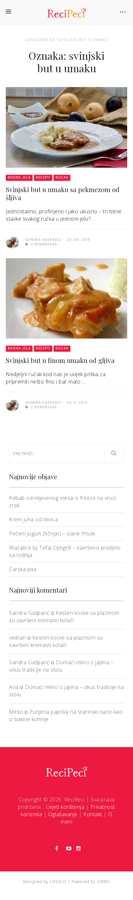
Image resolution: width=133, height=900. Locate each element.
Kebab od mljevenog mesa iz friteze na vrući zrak (62, 501)
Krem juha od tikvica (33, 519)
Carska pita (22, 569)
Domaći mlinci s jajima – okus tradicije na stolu (61, 666)
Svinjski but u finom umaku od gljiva (60, 360)
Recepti (43, 177)
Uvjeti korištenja (65, 806)
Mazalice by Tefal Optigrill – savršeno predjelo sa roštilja (65, 551)
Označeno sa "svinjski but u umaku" (67, 39)
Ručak (62, 177)
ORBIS (103, 881)
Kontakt (92, 814)
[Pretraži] (114, 453)
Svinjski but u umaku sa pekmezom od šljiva (62, 193)
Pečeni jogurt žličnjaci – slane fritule (52, 533)
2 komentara (43, 244)
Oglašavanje (62, 814)
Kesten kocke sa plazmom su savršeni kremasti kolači (64, 616)
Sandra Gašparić (29, 612)
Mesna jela (19, 177)
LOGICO (58, 881)
